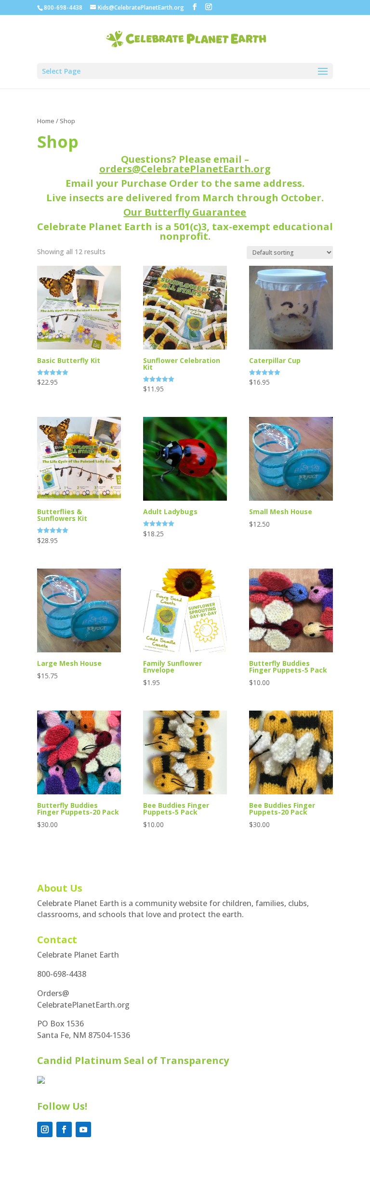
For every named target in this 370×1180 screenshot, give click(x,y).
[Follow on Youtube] (83, 1129)
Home (45, 121)
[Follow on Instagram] (45, 1129)
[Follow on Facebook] (64, 1129)
